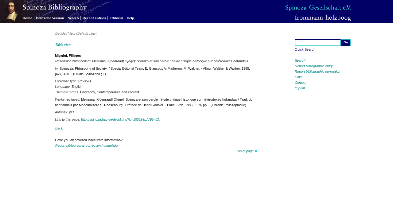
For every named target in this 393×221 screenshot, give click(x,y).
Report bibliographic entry (314, 66)
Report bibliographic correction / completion (87, 145)
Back (59, 128)
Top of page (245, 151)
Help (130, 18)
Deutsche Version (50, 18)
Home (27, 18)
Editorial (116, 18)
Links (299, 77)
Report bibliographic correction (317, 71)
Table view (63, 44)
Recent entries (94, 18)
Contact (300, 82)
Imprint (300, 88)
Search (73, 18)
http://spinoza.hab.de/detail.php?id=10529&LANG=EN (120, 119)
